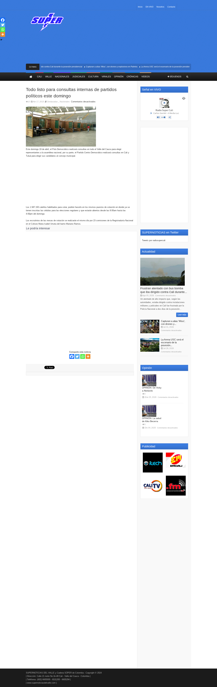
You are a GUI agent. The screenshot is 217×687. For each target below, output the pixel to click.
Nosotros (160, 7)
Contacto (171, 7)
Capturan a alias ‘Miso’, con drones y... (173, 322)
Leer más (182, 315)
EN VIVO (149, 7)
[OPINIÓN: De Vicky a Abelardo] (149, 380)
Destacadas (52, 102)
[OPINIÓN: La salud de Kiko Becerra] (149, 411)
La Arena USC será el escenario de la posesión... (172, 342)
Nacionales (65, 102)
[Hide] (1, 40)
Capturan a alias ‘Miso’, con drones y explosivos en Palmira (107, 67)
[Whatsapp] (82, 356)
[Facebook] (71, 356)
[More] (88, 356)
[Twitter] (77, 356)
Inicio (140, 7)
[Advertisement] (132, 38)
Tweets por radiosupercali (153, 240)
